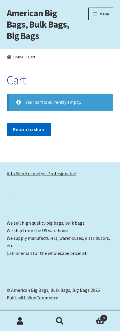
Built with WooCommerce (32, 297)
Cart (92, 316)
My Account (20, 321)
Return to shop (28, 129)
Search (60, 321)
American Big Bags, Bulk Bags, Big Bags (38, 24)
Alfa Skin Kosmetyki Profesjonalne (41, 173)
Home (18, 57)
